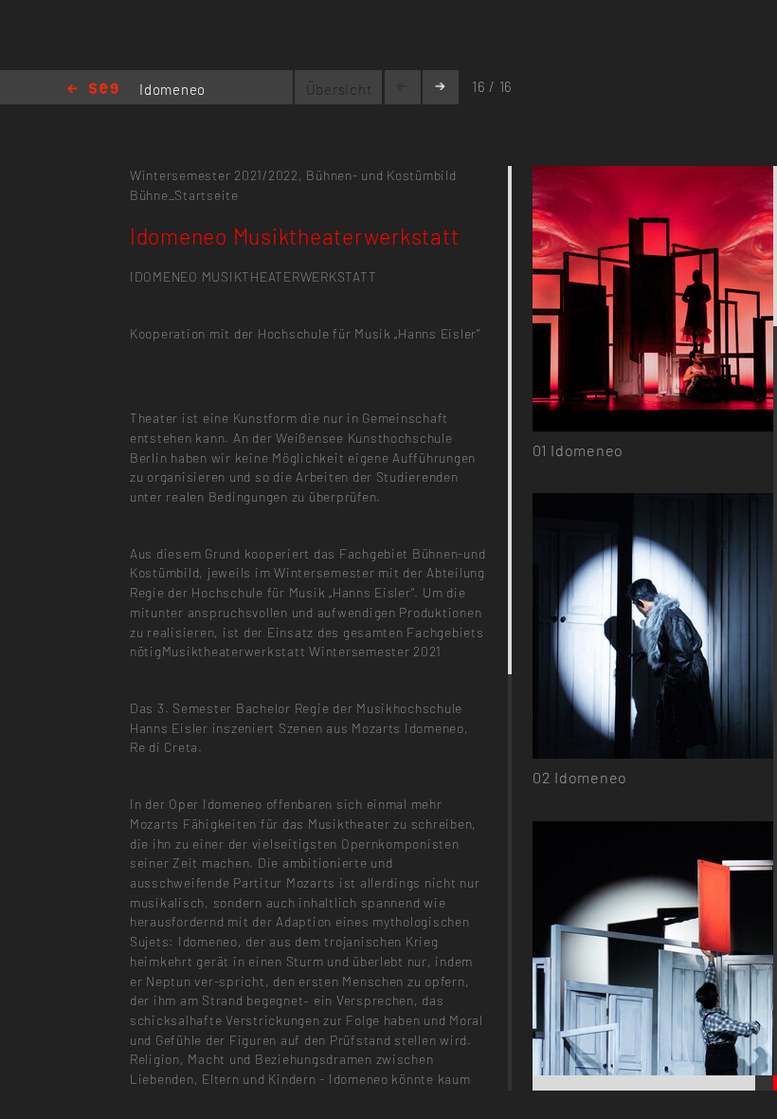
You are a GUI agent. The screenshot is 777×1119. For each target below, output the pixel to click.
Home (92, 89)
